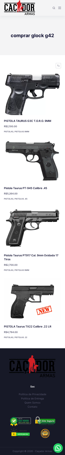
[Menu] (59, 7)
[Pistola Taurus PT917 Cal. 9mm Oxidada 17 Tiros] (32, 228)
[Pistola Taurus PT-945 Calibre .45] (32, 160)
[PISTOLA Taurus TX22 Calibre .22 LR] (32, 299)
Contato (32, 406)
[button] (58, 448)
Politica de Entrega (32, 398)
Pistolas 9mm (22, 131)
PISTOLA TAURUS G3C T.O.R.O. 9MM (27, 120)
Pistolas (8, 131)
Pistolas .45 (21, 199)
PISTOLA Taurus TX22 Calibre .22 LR (27, 326)
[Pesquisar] (54, 8)
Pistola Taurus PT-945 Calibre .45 (25, 188)
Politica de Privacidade (32, 394)
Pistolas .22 (21, 337)
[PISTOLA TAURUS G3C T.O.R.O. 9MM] (32, 93)
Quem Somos (32, 402)
